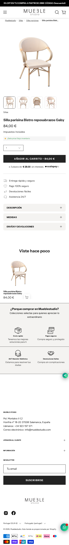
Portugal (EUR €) (10, 523)
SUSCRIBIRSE (34, 480)
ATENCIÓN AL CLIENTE (12, 440)
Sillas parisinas (32, 20)
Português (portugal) (33, 523)
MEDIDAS (12, 217)
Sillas (21, 20)
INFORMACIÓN (9, 450)
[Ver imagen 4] (51, 103)
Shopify (53, 529)
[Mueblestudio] (34, 12)
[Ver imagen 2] (23, 103)
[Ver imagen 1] (9, 103)
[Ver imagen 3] (37, 103)
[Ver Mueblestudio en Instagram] (5, 513)
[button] (56, 12)
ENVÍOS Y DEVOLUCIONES (20, 226)
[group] (34, 3)
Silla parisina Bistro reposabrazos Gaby (12, 292)
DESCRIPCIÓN (14, 207)
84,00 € (8, 297)
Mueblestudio (10, 20)
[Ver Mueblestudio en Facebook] (13, 513)
